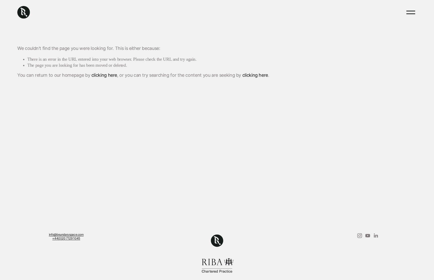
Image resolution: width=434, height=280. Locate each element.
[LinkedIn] (375, 235)
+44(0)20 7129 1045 (66, 238)
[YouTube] (367, 235)
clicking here (104, 75)
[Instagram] (359, 235)
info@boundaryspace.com (66, 234)
